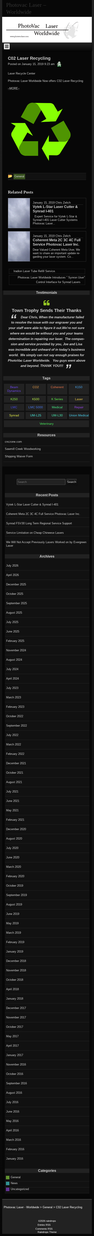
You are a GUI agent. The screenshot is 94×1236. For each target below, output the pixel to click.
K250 (14, 399)
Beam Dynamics (14, 389)
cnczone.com (13, 441)
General (16, 1177)
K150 (78, 387)
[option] (46, 334)
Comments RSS (43, 1228)
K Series (57, 399)
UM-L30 (57, 415)
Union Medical (79, 415)
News (14, 1183)
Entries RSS (44, 1225)
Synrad (14, 415)
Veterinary (47, 423)
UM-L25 (35, 415)
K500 (35, 399)
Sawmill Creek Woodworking (23, 449)
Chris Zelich (63, 202)
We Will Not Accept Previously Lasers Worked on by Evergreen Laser (46, 544)
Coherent (57, 387)
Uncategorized (20, 1189)
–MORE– (13, 88)
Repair (79, 407)
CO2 (36, 387)
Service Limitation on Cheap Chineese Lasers (35, 532)
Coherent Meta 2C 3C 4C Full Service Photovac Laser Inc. (43, 514)
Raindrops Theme (47, 1232)
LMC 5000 (35, 407)
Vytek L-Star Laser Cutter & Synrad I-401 (32, 504)
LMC (14, 407)
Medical (57, 407)
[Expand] (6, 46)
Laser (79, 399)
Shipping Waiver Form (19, 456)
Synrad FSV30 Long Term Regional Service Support (39, 523)
